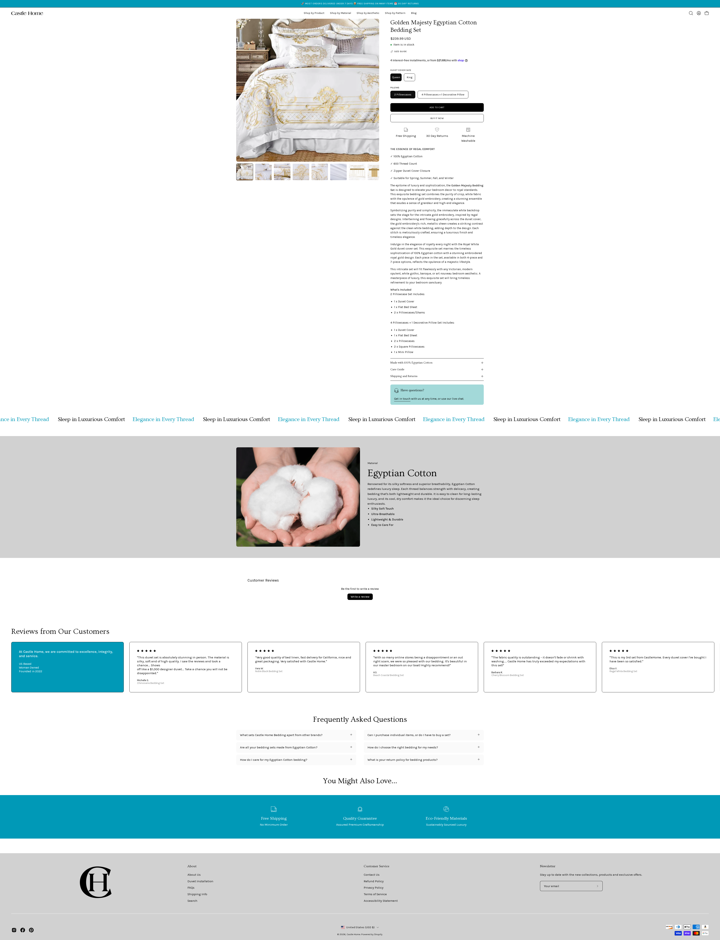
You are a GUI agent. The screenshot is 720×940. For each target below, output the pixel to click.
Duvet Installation (200, 881)
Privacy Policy (373, 887)
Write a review (360, 596)
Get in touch (402, 398)
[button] (368, 13)
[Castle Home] (27, 13)
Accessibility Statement (381, 900)
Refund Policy (374, 881)
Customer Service (376, 866)
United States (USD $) (360, 927)
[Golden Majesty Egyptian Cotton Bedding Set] (244, 171)
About (192, 866)
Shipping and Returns (404, 376)
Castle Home (353, 934)
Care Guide (397, 369)
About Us (194, 874)
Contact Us (372, 874)
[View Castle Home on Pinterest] (31, 930)
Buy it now (437, 118)
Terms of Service (375, 894)
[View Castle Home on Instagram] (14, 930)
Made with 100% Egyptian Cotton (411, 362)
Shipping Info (197, 894)
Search (192, 900)
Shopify (378, 934)
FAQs (191, 887)
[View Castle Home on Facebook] (23, 930)
